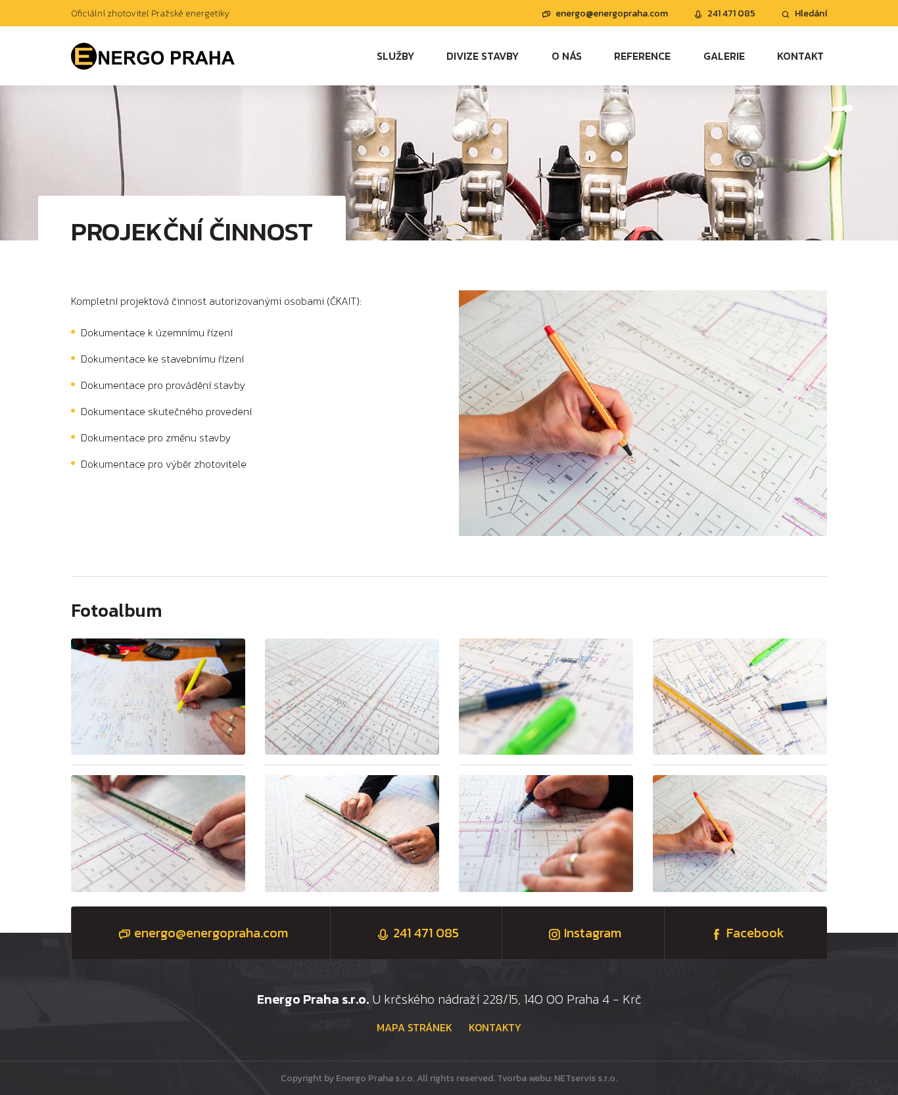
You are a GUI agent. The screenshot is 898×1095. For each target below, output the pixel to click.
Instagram (592, 933)
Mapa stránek (414, 1027)
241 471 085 (731, 13)
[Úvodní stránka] (153, 55)
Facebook (755, 933)
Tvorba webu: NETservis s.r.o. (557, 1078)
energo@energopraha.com (611, 13)
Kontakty (495, 1027)
